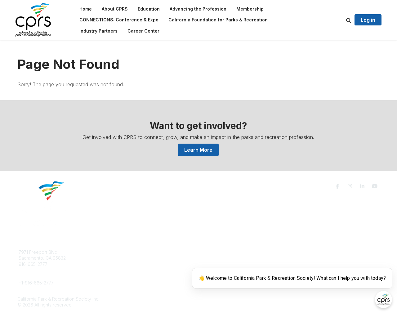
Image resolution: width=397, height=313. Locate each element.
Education (119, 258)
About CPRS (121, 252)
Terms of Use (307, 254)
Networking (217, 252)
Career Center (124, 264)
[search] (341, 20)
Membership (218, 258)
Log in (368, 20)
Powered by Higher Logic (353, 299)
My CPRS (215, 264)
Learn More (198, 150)
